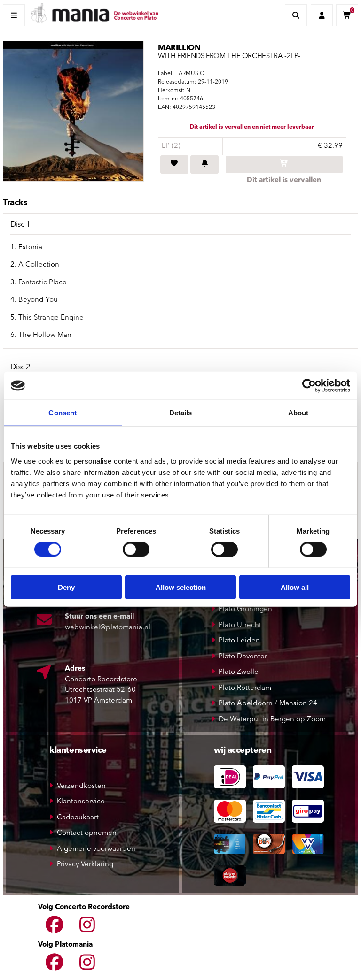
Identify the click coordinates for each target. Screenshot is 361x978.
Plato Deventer (243, 656)
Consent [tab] (62, 413)
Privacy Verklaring (85, 864)
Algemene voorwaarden (96, 849)
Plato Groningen (245, 609)
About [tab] (298, 413)
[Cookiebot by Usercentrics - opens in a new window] (309, 386)
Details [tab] (180, 413)
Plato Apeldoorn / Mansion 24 (268, 703)
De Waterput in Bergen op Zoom (272, 719)
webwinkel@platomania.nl (107, 627)
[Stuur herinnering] (204, 164)
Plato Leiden (239, 640)
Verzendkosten (81, 786)
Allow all (295, 587)
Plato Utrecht (240, 625)
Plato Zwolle (239, 672)
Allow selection (181, 587)
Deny (66, 587)
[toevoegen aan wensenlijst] (174, 164)
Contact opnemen (87, 833)
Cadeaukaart (78, 817)
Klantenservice (81, 801)
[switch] (136, 549)
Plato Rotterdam (245, 688)
